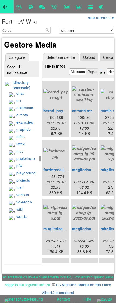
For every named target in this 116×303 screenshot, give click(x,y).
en (18, 100)
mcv (19, 151)
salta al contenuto (101, 17)
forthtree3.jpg (56, 169)
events (22, 115)
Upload (89, 57)
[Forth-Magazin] (66, 6)
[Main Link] (7, 6)
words (21, 216)
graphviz (23, 129)
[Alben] (78, 6)
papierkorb (25, 158)
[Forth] (19, 6)
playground (26, 173)
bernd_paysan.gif (59, 110)
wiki (19, 209)
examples (24, 122)
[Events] (41, 6)
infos (20, 136)
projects (23, 180)
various (22, 194)
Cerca (47, 30)
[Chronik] (30, 6)
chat (20, 93)
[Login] (101, 6)
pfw (19, 165)
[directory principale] (21, 85)
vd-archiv (24, 202)
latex (20, 144)
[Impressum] (90, 6)
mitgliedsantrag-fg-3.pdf (65, 228)
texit (19, 187)
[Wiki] (54, 6)
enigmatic (24, 107)
